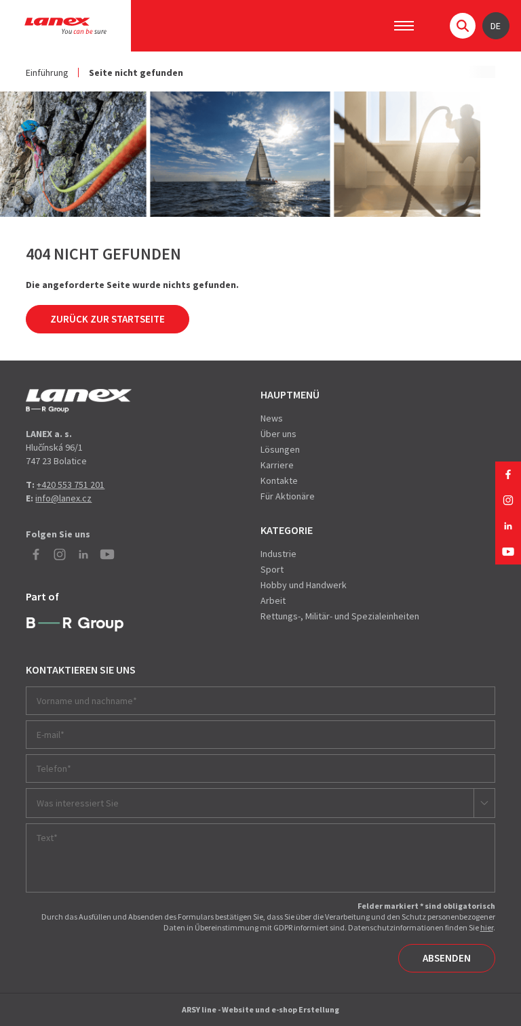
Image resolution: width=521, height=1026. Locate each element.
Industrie (278, 554)
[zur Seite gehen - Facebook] (508, 474)
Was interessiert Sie (78, 803)
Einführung (47, 72)
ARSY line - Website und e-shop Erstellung (260, 1009)
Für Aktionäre (287, 496)
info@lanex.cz (63, 498)
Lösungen (280, 449)
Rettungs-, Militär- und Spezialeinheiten (339, 616)
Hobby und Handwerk (303, 585)
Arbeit (273, 600)
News (271, 418)
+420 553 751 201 (70, 484)
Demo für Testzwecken (79, 400)
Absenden (447, 957)
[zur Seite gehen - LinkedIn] (508, 526)
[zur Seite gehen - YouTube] (508, 552)
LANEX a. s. (65, 26)
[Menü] (404, 26)
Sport (272, 569)
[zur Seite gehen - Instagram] (508, 500)
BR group (75, 625)
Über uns (278, 434)
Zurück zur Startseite (107, 318)
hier (486, 927)
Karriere (277, 465)
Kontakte (279, 480)
